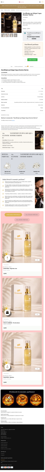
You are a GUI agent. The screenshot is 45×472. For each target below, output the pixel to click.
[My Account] (40, 2)
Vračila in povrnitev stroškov (6, 448)
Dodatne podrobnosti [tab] (19, 66)
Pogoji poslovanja (4, 444)
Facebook (2, 453)
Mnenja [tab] (26, 66)
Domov (2, 10)
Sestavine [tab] (31, 66)
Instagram (2, 455)
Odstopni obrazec (4, 447)
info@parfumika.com (7, 438)
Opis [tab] (11, 66)
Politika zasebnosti (4, 442)
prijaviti (13, 120)
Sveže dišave (13, 10)
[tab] (13, 214)
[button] (42, 2)
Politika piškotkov (4, 445)
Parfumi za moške (7, 10)
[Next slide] (19, 22)
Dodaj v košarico (32, 59)
